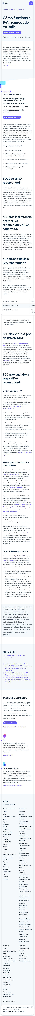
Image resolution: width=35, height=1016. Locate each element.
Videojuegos (23, 863)
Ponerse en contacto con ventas (13, 727)
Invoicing (5, 847)
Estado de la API (24, 927)
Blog (4, 953)
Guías (4, 948)
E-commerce (23, 824)
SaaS (20, 850)
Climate (5, 827)
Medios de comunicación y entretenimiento (24, 875)
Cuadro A (7, 360)
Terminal (5, 877)
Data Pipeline (7, 834)
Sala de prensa (23, 956)
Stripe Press (23, 958)
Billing (4, 819)
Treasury (6, 879)
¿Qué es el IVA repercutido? (12, 95)
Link (4, 852)
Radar (4, 864)
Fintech (21, 860)
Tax (4, 874)
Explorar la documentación (12, 785)
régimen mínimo (8, 455)
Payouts (5, 862)
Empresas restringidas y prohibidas (7, 970)
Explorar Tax (7, 755)
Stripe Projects (23, 936)
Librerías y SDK (23, 934)
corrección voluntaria (10, 511)
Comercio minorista (25, 891)
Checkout (6, 824)
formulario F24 (8, 560)
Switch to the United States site (13, 1011)
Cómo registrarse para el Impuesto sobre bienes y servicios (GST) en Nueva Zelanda (18, 680)
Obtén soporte (7, 992)
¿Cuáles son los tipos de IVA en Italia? (15, 107)
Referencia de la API (25, 924)
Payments (6, 859)
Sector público (23, 889)
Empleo (21, 953)
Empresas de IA (24, 853)
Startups (21, 814)
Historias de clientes (9, 951)
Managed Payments (9, 854)
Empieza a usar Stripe (11, 32)
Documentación (24, 922)
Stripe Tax (25, 533)
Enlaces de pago (8, 857)
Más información (8, 66)
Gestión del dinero (24, 845)
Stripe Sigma (7, 871)
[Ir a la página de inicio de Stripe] (5, 801)
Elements (6, 837)
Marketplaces (23, 843)
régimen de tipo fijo (24, 452)
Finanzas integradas (25, 826)
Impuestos (20, 9)
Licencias (6, 975)
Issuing (5, 849)
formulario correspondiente (12, 474)
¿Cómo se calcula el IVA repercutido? (15, 103)
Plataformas (23, 848)
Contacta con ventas (25, 961)
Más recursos (8, 9)
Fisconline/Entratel (15, 487)
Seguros (21, 870)
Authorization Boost (9, 817)
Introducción (7, 91)
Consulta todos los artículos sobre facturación (14, 657)
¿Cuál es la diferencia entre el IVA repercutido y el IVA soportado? (14, 99)
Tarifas (5, 811)
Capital (5, 822)
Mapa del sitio (7, 977)
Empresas (22, 811)
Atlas (4, 814)
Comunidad (6, 956)
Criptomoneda (7, 832)
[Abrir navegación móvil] (31, 3)
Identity (5, 844)
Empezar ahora (9, 723)
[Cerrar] (31, 1007)
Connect (5, 829)
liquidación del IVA (20, 556)
